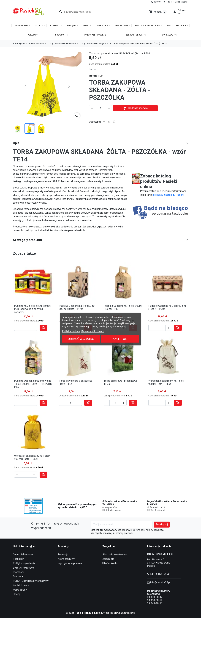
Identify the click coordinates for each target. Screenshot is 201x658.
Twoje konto (109, 546)
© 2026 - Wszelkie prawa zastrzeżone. (100, 612)
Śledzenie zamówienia (114, 554)
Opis (16, 143)
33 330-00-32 (154, 597)
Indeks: (93, 76)
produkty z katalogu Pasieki (168, 194)
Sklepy (16, 594)
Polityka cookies (71, 330)
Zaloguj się (108, 558)
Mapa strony (20, 589)
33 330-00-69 (154, 600)
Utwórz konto (109, 563)
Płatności (18, 572)
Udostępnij (104, 122)
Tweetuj (109, 122)
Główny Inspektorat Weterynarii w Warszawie (119, 502)
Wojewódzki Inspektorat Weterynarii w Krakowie (167, 502)
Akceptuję (120, 339)
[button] (179, 12)
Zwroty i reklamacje (24, 567)
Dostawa (18, 576)
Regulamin (18, 558)
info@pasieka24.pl (160, 582)
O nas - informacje (23, 554)
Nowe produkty (66, 558)
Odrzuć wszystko (81, 339)
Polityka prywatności (24, 563)
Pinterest (114, 122)
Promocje (63, 554)
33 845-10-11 (154, 603)
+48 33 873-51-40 (160, 574)
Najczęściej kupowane (70, 563)
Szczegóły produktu (27, 240)
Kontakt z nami (21, 585)
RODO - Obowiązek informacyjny (31, 580)
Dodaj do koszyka (135, 108)
